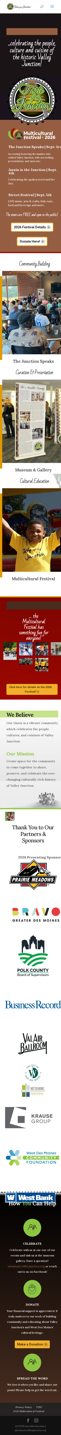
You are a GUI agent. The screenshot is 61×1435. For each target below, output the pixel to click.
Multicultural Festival (33, 578)
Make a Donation (30, 1344)
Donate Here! (30, 241)
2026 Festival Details (30, 227)
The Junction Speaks (33, 361)
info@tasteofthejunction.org (26, 1266)
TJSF (39, 1407)
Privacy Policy (23, 1407)
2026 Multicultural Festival (28, 1411)
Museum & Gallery (33, 470)
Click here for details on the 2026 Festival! (30, 689)
